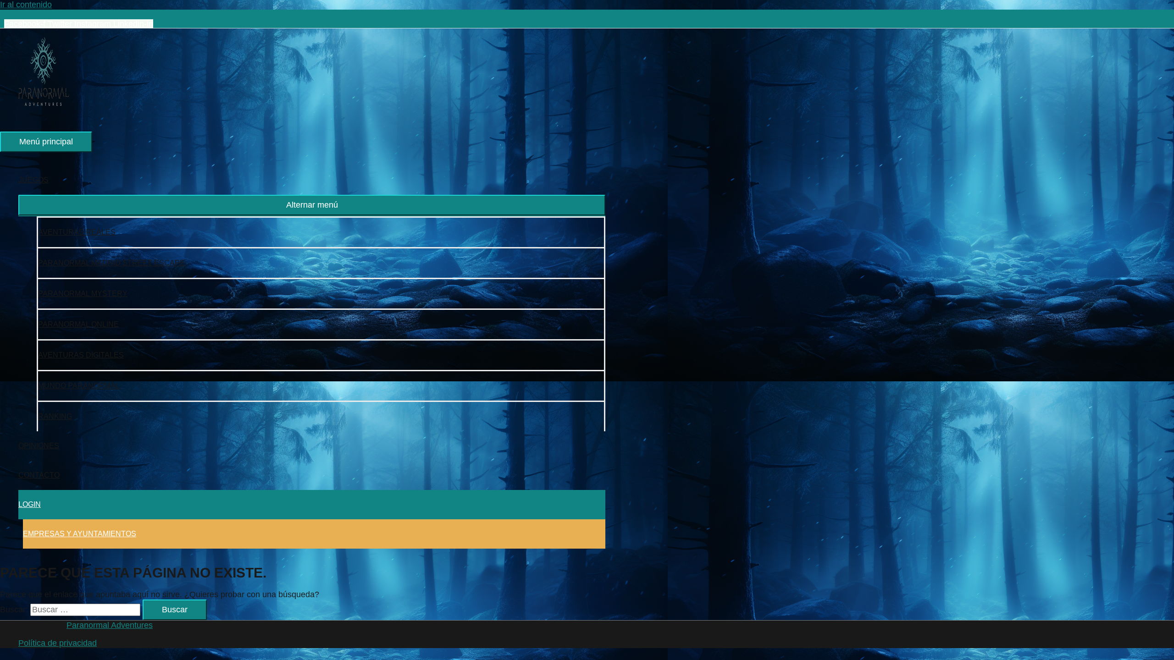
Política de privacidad (57, 643)
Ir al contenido (26, 4)
